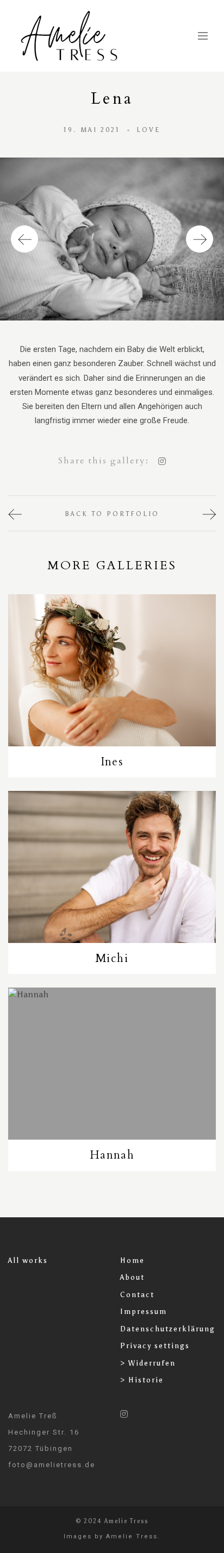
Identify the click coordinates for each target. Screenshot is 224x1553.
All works (28, 1260)
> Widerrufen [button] (148, 1363)
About (132, 1277)
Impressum (143, 1311)
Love (148, 130)
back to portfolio (112, 514)
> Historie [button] (142, 1380)
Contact (137, 1295)
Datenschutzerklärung (167, 1329)
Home (132, 1260)
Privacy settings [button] (155, 1346)
